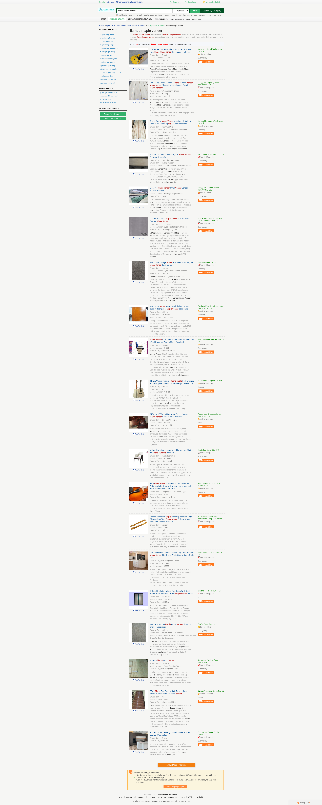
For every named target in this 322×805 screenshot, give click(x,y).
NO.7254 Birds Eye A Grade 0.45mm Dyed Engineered (171, 263)
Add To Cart (139, 69)
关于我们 (191, 797)
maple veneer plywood (108, 102)
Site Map (151, 797)
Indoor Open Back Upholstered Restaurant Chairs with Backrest (171, 451)
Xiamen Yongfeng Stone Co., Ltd (211, 691)
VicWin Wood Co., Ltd (206, 624)
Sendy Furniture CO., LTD (208, 450)
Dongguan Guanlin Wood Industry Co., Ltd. (208, 188)
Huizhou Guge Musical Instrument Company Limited (210, 517)
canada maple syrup (192, 15)
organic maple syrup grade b (110, 72)
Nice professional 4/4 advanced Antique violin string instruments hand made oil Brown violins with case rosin (170, 486)
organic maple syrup (107, 38)
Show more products (176, 764)
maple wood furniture (137, 15)
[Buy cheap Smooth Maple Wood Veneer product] (138, 677)
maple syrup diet (106, 55)
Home (103, 19)
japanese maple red (107, 83)
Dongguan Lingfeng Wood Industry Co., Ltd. (208, 83)
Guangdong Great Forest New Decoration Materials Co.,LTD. (210, 219)
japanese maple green (108, 79)
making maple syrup (107, 52)
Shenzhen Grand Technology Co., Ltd (210, 50)
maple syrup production (109, 48)
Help (183, 797)
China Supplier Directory (140, 19)
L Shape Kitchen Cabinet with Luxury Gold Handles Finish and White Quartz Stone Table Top (172, 555)
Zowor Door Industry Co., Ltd (210, 591)
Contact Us (173, 797)
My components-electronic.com (129, 2)
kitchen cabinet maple (108, 69)
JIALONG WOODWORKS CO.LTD (211, 154)
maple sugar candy (177, 19)
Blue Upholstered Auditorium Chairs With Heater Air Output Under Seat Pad (172, 340)
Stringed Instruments (156, 25)
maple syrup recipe (107, 45)
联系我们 (200, 797)
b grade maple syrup (107, 65)
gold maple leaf (119, 15)
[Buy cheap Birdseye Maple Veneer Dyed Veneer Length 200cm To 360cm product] (138, 204)
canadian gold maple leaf (108, 96)
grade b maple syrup (193, 19)
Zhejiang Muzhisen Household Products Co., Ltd (210, 307)
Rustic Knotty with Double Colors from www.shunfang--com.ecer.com (170, 122)
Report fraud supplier (113, 114)
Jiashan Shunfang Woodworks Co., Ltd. (210, 122)
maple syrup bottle (107, 34)
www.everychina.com (167, 794)
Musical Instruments (136, 25)
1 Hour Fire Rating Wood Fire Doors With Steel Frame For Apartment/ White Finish (171, 592)
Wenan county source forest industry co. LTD (209, 415)
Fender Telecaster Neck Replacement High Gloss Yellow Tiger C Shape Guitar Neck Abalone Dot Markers (171, 519)
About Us (162, 797)
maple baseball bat (211, 15)
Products (130, 797)
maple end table (105, 99)
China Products (117, 19)
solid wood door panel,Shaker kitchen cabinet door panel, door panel (169, 307)
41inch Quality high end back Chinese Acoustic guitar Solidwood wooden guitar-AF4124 (172, 382)
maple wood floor (106, 76)
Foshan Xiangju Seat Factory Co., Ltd (211, 340)
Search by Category (212, 10)
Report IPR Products (113, 118)
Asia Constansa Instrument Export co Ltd (209, 484)
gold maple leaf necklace (108, 93)
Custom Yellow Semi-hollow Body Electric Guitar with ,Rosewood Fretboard (171, 50)
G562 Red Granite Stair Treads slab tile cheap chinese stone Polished (169, 692)
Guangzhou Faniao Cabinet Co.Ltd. (209, 733)
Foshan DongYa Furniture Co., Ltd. (210, 553)
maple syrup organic (107, 62)
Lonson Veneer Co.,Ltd (207, 262)
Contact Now (207, 62)
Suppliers (141, 797)
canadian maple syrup (172, 15)
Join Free (110, 2)
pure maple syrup (106, 41)
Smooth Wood (162, 660)
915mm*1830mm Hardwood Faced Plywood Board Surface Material (169, 415)
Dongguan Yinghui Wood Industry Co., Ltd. (208, 661)
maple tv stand (154, 15)
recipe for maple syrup (108, 58)
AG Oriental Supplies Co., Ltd (210, 380)
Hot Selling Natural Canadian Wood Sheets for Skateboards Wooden (171, 85)
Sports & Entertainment (116, 25)
